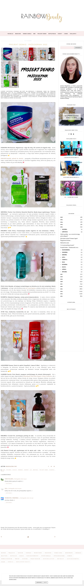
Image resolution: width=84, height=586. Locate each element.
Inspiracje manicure (6, 558)
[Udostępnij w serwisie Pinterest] (54, 467)
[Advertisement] (71, 338)
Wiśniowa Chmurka (12, 498)
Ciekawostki (48, 552)
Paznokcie (28, 552)
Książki (3, 561)
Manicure (18, 33)
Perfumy (17, 558)
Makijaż (21, 555)
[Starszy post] (54, 537)
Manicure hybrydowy (32, 555)
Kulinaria (25, 558)
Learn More (39, 582)
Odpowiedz (9, 483)
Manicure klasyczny (48, 558)
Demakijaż (78, 552)
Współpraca (52, 33)
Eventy (60, 33)
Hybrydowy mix (64, 243)
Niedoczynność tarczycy (23, 561)
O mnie (66, 33)
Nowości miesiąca (46, 555)
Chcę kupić (73, 33)
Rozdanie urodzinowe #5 (71, 177)
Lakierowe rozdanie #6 (71, 157)
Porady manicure (35, 558)
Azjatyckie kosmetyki (73, 558)
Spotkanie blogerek (59, 555)
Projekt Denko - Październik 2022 (69, 247)
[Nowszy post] (1, 537)
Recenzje (10, 33)
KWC (34, 33)
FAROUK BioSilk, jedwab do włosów (12, 158)
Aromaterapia (69, 552)
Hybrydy (69, 555)
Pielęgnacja (11, 552)
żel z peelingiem (31, 288)
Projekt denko (38, 552)
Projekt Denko (42, 33)
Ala (6, 488)
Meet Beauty (60, 558)
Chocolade (9, 479)
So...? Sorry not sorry (71, 197)
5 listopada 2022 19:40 (14, 488)
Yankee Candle (27, 33)
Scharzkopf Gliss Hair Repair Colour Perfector (37, 376)
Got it (45, 582)
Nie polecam (13, 555)
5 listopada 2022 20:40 (26, 498)
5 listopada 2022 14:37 (20, 479)
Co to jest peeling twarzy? (67, 245)
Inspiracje (10, 561)
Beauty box (4, 555)
